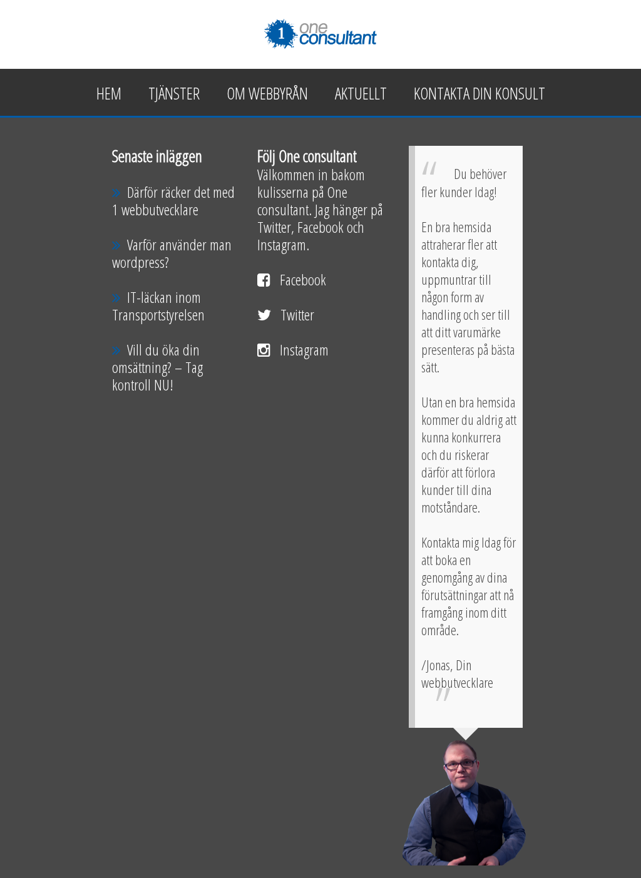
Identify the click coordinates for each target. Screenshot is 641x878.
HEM (108, 93)
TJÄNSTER (174, 93)
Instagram (304, 349)
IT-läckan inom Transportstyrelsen (158, 306)
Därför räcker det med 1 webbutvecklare (173, 200)
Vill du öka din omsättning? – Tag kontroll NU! (157, 367)
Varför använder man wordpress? (172, 253)
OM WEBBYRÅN (267, 93)
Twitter (297, 314)
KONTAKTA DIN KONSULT (479, 93)
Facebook (303, 279)
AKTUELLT (361, 93)
